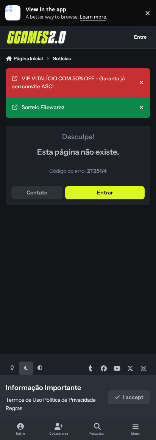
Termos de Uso (24, 399)
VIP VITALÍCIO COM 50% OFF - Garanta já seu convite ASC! (68, 82)
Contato (37, 192)
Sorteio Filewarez (43, 107)
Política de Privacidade (69, 399)
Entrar (105, 192)
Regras (14, 408)
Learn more (14, 13)
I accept (133, 397)
